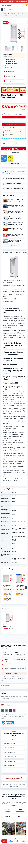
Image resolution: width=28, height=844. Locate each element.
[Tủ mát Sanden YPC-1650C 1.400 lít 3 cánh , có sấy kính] (7, 578)
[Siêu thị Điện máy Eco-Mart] (6, 5)
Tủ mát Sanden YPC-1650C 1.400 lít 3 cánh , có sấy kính (7, 586)
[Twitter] (6, 710)
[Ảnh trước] (3, 828)
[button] (8, 56)
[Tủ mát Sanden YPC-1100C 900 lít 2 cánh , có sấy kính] (20, 578)
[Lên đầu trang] (25, 830)
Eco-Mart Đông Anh (10, 739)
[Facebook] (2, 710)
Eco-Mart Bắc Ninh (10, 765)
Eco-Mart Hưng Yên (10, 761)
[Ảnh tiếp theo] (24, 828)
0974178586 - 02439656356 (14, 778)
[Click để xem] (14, 32)
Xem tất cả (14, 245)
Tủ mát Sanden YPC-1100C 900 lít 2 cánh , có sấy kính (20, 586)
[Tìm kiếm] (5, 9)
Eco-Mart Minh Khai (10, 770)
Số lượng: (4, 143)
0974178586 (14, 117)
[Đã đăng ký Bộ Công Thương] (7, 722)
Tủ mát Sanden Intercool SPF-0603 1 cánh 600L (7, 625)
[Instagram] (14, 710)
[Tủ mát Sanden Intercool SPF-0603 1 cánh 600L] (7, 618)
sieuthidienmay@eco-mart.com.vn (17, 668)
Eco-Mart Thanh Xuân (10, 756)
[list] (14, 828)
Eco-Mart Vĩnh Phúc (10, 748)
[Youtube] (10, 710)
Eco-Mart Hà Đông (10, 752)
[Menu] (2, 9)
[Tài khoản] (23, 5)
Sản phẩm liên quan (8, 569)
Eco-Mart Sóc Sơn (10, 743)
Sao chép (20, 492)
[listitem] (8, 828)
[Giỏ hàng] (26, 5)
